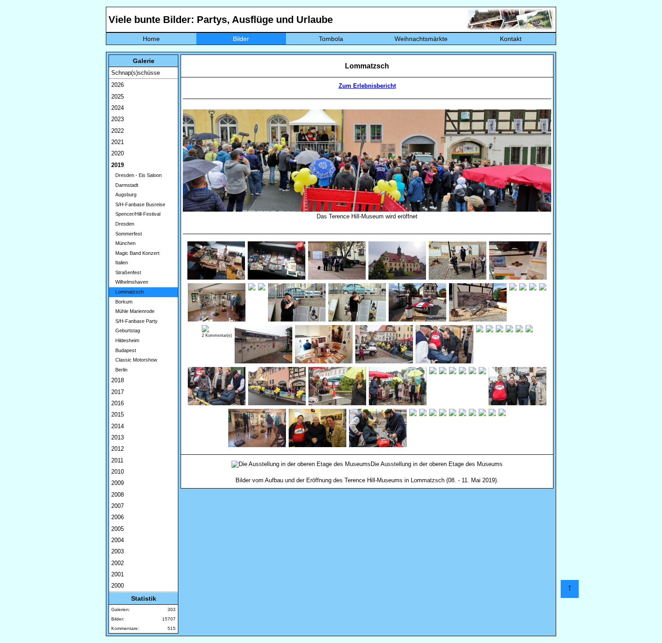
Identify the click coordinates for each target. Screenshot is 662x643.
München (123, 243)
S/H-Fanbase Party (134, 321)
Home (151, 38)
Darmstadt (124, 185)
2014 (117, 426)
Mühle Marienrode (132, 311)
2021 (117, 142)
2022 (117, 130)
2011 (117, 460)
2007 (117, 506)
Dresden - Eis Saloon (136, 175)
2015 (117, 414)
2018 (117, 380)
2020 (117, 153)
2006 (117, 517)
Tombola (331, 38)
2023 (117, 119)
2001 (117, 574)
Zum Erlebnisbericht (367, 85)
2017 (117, 392)
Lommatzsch (127, 291)
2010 (117, 471)
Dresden (122, 223)
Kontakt (510, 38)
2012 (117, 448)
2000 (117, 585)
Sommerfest (126, 233)
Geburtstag (125, 330)
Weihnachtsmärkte (421, 38)
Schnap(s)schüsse (135, 72)
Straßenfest (126, 272)
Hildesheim (125, 340)
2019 (117, 165)
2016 (117, 403)
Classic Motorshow (134, 359)
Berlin (119, 369)
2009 (117, 483)
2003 (117, 551)
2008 (117, 494)
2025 (117, 96)
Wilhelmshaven (129, 282)
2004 (117, 540)
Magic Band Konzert (135, 253)
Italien (119, 262)
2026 (117, 85)
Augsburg (123, 194)
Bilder (241, 38)
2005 (117, 528)
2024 (117, 107)
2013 (117, 437)
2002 (117, 563)
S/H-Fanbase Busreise (138, 204)
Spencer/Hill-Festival (135, 214)
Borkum (121, 301)
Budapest (123, 350)
